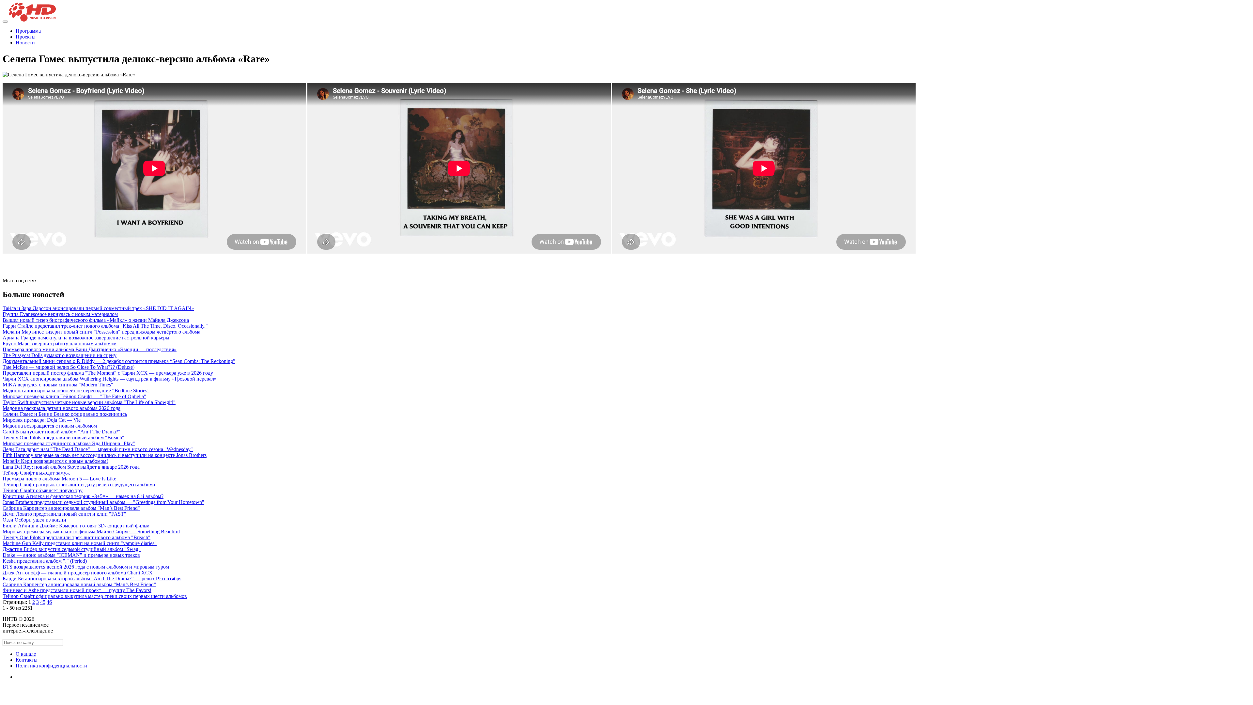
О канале (26, 654)
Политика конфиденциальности (51, 665)
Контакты (27, 660)
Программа (28, 31)
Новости (25, 42)
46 (49, 602)
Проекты (26, 36)
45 (42, 602)
